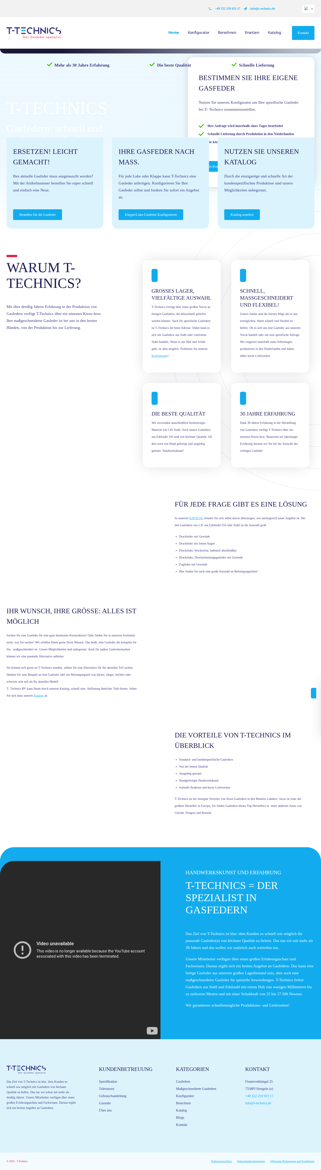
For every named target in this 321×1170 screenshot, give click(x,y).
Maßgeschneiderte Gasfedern (196, 1089)
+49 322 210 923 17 (227, 8)
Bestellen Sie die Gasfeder (37, 214)
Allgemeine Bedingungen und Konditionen (292, 1161)
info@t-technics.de (262, 8)
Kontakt (303, 33)
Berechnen (227, 32)
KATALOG (196, 518)
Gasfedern (183, 1081)
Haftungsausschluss (221, 1161)
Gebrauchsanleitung (112, 1096)
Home (173, 32)
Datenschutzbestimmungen (251, 1161)
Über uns (105, 1110)
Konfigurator (198, 32)
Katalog (274, 32)
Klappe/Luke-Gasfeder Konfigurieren (151, 214)
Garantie (105, 1103)
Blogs (180, 1117)
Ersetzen (252, 32)
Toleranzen (106, 1089)
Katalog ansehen (242, 214)
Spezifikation (108, 1081)
